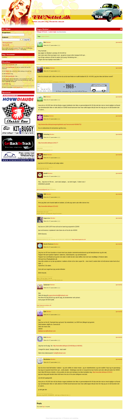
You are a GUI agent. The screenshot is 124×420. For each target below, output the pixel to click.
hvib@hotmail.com (59, 353)
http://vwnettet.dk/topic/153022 (102, 372)
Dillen (7, 71)
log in (43, 406)
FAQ (46, 21)
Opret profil (6, 45)
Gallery (41, 21)
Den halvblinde (10, 64)
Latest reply (52, 32)
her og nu (16, 49)
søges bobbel (45, 36)
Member (48, 42)
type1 (7, 78)
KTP (7, 84)
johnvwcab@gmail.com (43, 189)
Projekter (53, 21)
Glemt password (7, 42)
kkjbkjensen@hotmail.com (47, 331)
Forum (34, 21)
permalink (119, 42)
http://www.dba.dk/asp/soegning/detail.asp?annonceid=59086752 (59, 124)
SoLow (8, 73)
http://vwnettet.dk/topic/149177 (48, 143)
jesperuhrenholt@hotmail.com (58, 295)
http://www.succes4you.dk (44, 305)
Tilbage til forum (42, 32)
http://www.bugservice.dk (79, 239)
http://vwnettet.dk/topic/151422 (48, 206)
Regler (61, 21)
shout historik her (17, 87)
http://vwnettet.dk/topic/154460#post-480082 (67, 346)
